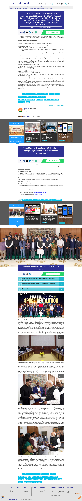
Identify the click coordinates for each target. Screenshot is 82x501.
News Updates (16, 7)
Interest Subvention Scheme (40, 97)
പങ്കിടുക (27, 112)
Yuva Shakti (34, 476)
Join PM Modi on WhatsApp (53, 32)
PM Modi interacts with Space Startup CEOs (41, 266)
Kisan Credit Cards (44, 94)
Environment (54, 476)
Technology (37, 474)
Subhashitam (30, 199)
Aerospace (32, 479)
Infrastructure (22, 102)
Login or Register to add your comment (56, 105)
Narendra (21, 3)
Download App (62, 140)
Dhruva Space (54, 479)
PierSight (21, 482)
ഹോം (10, 7)
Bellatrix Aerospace (28, 482)
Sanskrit (24, 199)
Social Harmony (38, 199)
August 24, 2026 (38, 194)
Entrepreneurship (46, 199)
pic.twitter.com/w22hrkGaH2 (40, 192)
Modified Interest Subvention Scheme (27, 99)
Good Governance (26, 94)
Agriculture (51, 94)
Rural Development (54, 99)
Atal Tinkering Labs (23, 476)
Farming (20, 97)
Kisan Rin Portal (39, 99)
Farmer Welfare (35, 94)
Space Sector (25, 474)
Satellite (40, 476)
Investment (52, 474)
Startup (31, 474)
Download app (3, 498)
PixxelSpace (46, 479)
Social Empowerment (56, 199)
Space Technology (45, 474)
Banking (28, 102)
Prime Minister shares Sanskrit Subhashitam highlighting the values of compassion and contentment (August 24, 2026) (16, 139)
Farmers (57, 94)
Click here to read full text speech (24, 470)
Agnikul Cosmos (39, 479)
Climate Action (47, 476)
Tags (20, 94)
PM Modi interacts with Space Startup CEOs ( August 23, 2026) (16, 220)
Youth (29, 476)
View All (28, 141)
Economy (46, 99)
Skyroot (26, 479)
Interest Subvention (28, 97)
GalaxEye (60, 479)
